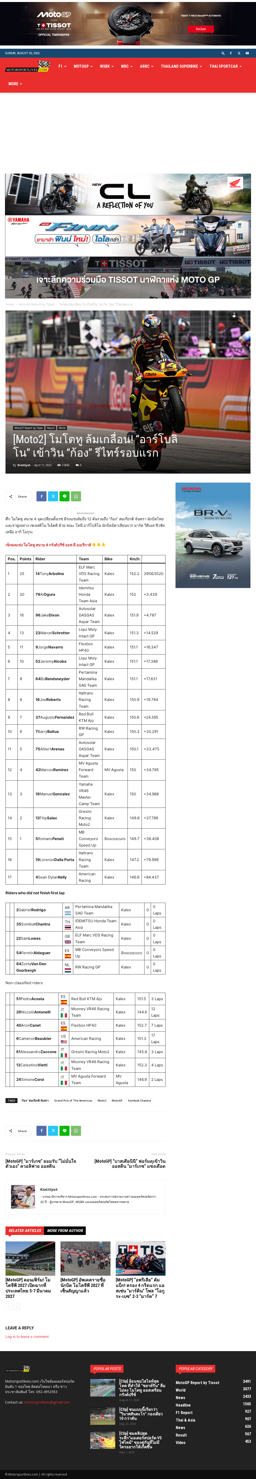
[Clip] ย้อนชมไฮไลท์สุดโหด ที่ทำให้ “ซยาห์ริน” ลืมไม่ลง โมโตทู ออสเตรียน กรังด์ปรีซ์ (142, 1388)
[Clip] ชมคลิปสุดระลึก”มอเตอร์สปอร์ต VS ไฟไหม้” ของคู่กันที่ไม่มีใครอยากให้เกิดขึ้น (140, 1440)
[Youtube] (247, 53)
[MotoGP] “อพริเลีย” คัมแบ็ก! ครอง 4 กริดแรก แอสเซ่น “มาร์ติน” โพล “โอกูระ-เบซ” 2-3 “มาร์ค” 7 (140, 1288)
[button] (223, 53)
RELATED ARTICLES (24, 1230)
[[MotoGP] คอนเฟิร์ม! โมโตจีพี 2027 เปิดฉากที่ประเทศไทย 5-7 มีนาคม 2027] (30, 1258)
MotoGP (81, 66)
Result (50, 428)
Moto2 (102, 1100)
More (13, 83)
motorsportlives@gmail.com (47, 1402)
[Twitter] (239, 53)
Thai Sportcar (223, 66)
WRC (125, 66)
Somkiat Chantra (139, 1100)
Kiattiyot (24, 465)
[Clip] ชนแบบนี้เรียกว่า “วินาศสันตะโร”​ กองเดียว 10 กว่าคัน (141, 1414)
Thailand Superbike (179, 66)
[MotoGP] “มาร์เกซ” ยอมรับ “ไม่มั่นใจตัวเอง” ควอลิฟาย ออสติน (41, 1164)
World (62, 428)
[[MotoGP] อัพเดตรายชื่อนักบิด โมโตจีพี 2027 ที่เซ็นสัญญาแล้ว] (85, 1258)
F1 (60, 66)
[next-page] (17, 1307)
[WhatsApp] (76, 496)
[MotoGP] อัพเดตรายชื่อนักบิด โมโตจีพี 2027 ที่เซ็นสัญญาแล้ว (83, 1285)
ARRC (145, 66)
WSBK (105, 66)
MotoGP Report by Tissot (36, 304)
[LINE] (65, 496)
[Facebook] (230, 53)
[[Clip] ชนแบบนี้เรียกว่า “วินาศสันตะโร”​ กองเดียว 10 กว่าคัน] (102, 1416)
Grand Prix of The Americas (73, 1100)
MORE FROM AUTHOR (65, 1230)
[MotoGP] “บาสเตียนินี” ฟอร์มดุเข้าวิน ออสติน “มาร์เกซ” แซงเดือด (130, 1164)
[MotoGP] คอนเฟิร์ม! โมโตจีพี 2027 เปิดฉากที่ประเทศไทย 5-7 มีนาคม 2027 (28, 1288)
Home (10, 304)
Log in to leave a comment (27, 1336)
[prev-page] (9, 1307)
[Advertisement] (128, 136)
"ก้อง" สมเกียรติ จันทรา (35, 1100)
